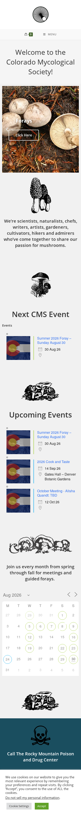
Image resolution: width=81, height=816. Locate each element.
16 (73, 637)
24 (8, 659)
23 (73, 648)
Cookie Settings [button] (19, 806)
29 (30, 615)
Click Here (24, 135)
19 (30, 648)
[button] (7, 129)
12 (30, 637)
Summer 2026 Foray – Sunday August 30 (54, 340)
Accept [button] (41, 806)
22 (62, 648)
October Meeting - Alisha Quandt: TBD (56, 493)
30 (73, 658)
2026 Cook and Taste (53, 461)
